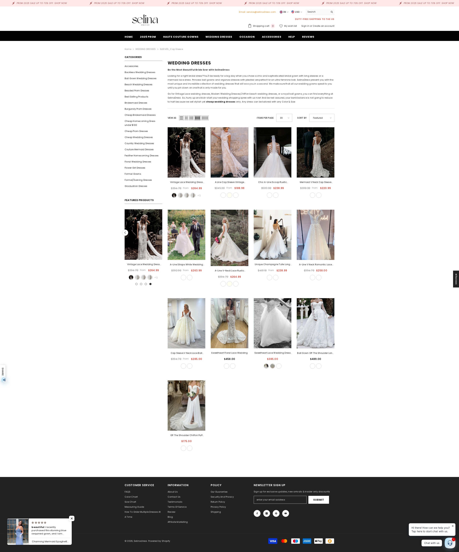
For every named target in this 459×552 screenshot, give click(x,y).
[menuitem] (143, 66)
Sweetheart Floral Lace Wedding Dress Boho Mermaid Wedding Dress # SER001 (229, 353)
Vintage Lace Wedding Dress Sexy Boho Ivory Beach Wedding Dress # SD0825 (186, 182)
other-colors (235, 195)
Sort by (302, 117)
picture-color (137, 277)
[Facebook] (257, 513)
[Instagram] (266, 513)
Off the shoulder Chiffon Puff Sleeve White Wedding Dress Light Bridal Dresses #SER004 (186, 435)
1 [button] (136, 284)
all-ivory (266, 366)
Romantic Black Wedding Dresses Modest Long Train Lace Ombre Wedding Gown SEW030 (143, 264)
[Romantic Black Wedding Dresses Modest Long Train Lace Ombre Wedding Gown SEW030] (143, 234)
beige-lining (186, 195)
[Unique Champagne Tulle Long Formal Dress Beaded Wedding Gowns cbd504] (272, 235)
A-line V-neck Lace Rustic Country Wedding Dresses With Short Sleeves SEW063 (229, 271)
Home (128, 49)
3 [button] (146, 284)
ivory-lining (180, 195)
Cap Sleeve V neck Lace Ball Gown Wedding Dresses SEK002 (186, 353)
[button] (125, 232)
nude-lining (193, 195)
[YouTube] (285, 513)
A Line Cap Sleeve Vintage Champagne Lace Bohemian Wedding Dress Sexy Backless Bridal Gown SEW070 (229, 182)
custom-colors (318, 277)
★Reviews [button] (456, 279)
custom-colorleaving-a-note (275, 195)
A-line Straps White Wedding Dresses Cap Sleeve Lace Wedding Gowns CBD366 (186, 265)
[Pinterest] (276, 513)
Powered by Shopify (159, 540)
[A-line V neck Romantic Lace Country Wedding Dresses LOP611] (315, 235)
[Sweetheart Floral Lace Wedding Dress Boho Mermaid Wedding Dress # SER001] (229, 323)
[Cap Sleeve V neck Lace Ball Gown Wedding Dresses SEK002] (186, 323)
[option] (143, 245)
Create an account (323, 25)
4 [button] (150, 284)
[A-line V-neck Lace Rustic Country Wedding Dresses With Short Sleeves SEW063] (229, 238)
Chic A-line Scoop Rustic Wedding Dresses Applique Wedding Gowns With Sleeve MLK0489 (272, 182)
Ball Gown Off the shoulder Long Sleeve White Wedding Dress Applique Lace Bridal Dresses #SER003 (315, 353)
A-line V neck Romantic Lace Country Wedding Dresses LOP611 (315, 265)
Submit (318, 500)
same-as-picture (312, 277)
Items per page (265, 117)
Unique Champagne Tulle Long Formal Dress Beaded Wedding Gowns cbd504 (272, 264)
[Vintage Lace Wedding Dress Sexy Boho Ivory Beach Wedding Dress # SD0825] (186, 152)
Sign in (305, 25)
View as (172, 117)
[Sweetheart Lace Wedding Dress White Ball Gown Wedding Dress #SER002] (272, 323)
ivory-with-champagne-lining (272, 366)
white (143, 277)
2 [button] (141, 284)
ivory (229, 195)
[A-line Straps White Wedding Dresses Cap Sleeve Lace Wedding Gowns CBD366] (186, 235)
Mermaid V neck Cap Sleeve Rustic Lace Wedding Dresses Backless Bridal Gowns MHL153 (315, 182)
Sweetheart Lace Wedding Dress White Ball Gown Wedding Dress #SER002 (272, 353)
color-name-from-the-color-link (149, 277)
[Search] (320, 12)
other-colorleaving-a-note (318, 195)
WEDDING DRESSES (145, 49)
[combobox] (317, 12)
